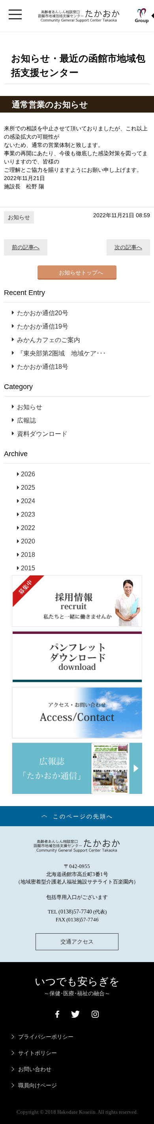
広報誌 (26, 420)
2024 (28, 501)
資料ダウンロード (42, 433)
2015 (28, 568)
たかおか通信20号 (42, 313)
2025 (28, 487)
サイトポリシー (37, 1053)
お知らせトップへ (81, 272)
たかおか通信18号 (42, 366)
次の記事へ (128, 247)
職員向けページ (37, 1085)
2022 (28, 527)
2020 (28, 541)
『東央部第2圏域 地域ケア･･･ (61, 353)
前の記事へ (25, 247)
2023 (28, 514)
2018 (28, 554)
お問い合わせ (34, 1069)
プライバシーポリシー (45, 1037)
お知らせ (19, 217)
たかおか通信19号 (42, 326)
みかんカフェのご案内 (48, 339)
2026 (28, 474)
